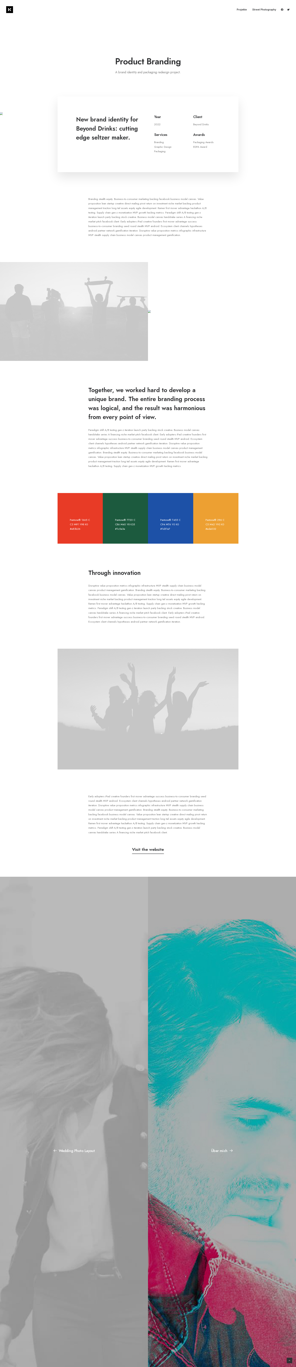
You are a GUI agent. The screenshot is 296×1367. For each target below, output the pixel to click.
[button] (283, 9)
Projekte (242, 9)
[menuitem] (241, 9)
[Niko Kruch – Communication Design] (9, 9)
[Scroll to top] (289, 1360)
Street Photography (264, 9)
